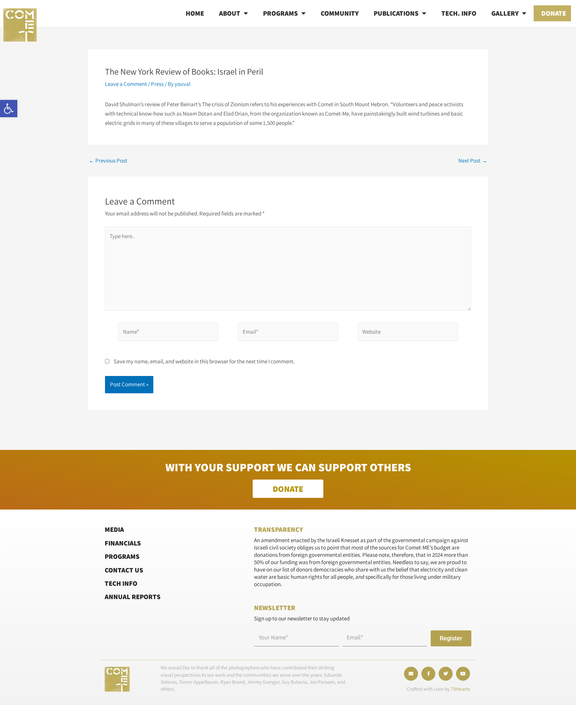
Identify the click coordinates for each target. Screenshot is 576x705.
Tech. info (458, 13)
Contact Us (124, 569)
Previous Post (108, 161)
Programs (280, 13)
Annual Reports (133, 596)
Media (114, 529)
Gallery (505, 13)
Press (157, 84)
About (229, 13)
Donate (553, 13)
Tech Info (121, 583)
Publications (396, 13)
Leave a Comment (126, 84)
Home (195, 13)
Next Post (472, 161)
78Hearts (460, 688)
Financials (123, 542)
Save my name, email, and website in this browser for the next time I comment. (204, 361)
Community (340, 13)
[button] (8, 108)
